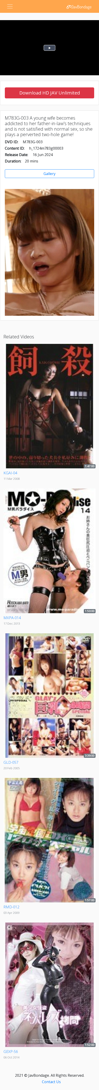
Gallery (49, 173)
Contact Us (51, 1081)
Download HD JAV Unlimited (49, 93)
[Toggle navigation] (10, 6)
